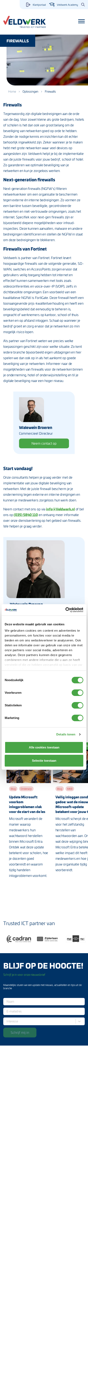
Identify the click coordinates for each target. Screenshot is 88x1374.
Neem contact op (44, 443)
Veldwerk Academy (67, 4)
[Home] (24, 22)
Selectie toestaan (44, 760)
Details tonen (65, 734)
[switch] (77, 692)
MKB (69, 788)
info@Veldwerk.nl (60, 508)
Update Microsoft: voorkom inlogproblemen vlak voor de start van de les (27, 804)
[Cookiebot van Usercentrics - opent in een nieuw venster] (65, 610)
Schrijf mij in (20, 1032)
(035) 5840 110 (26, 514)
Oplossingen (30, 91)
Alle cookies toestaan (44, 747)
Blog (13, 788)
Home (12, 91)
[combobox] (7, 1021)
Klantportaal (39, 4)
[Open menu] (81, 21)
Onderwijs (26, 788)
